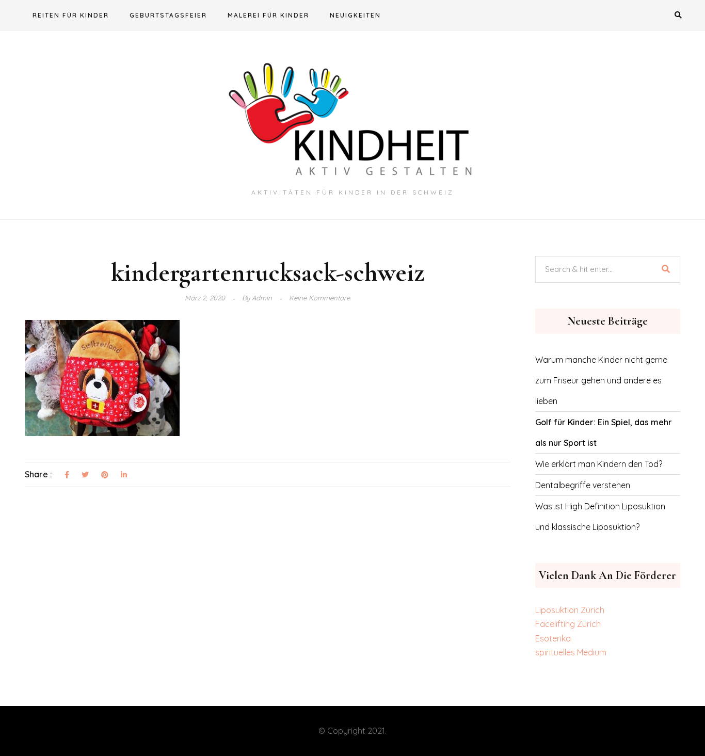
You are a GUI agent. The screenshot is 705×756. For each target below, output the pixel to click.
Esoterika (553, 638)
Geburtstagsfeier (168, 15)
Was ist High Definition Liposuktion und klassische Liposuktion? (600, 516)
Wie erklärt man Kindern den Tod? (598, 464)
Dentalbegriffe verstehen (582, 485)
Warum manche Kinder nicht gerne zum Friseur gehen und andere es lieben (601, 380)
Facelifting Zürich (568, 624)
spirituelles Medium (570, 652)
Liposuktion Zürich (569, 610)
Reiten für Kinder (71, 15)
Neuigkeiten (355, 15)
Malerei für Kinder (268, 15)
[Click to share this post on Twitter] (85, 475)
